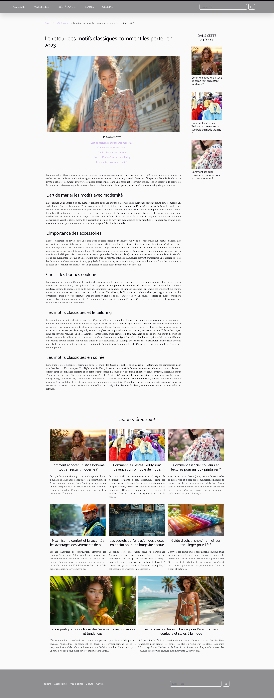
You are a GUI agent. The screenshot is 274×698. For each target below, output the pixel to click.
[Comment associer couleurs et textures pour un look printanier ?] (207, 154)
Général (107, 7)
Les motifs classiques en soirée (112, 162)
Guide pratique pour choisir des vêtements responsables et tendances (93, 631)
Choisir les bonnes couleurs (112, 152)
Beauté (89, 7)
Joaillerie (19, 7)
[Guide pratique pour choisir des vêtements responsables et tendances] (93, 600)
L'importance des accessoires (112, 147)
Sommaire (113, 136)
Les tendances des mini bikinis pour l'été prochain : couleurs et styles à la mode (181, 631)
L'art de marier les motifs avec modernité (112, 142)
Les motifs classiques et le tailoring (112, 157)
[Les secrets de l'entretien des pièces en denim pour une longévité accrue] (137, 520)
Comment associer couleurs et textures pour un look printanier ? (206, 175)
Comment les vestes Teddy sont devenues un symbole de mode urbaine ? (206, 128)
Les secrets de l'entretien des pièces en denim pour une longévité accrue (137, 543)
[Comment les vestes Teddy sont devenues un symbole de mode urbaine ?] (207, 105)
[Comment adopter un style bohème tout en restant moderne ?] (207, 60)
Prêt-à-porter (67, 7)
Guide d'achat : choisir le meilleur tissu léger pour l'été (195, 543)
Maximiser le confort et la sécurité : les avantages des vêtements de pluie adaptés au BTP (78, 545)
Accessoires (41, 7)
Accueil (48, 23)
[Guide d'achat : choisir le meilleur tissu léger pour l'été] (196, 520)
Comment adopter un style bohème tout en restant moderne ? (207, 81)
